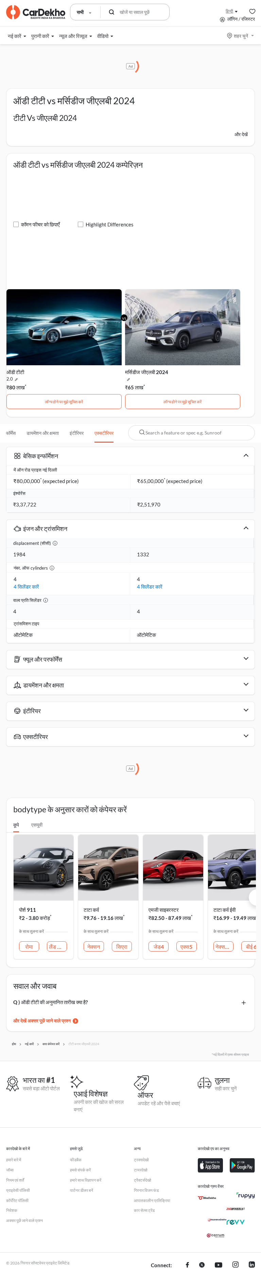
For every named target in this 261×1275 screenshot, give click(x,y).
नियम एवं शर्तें (15, 1180)
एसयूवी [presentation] (36, 825)
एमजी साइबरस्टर (164, 910)
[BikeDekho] (207, 1197)
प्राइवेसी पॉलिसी (18, 1190)
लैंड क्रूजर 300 (58, 946)
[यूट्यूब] (218, 1265)
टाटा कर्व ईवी (224, 910)
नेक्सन (93, 946)
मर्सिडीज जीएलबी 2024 (146, 372)
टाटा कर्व (91, 910)
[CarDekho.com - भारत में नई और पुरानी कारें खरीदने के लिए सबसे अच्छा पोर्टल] (35, 12)
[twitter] (202, 1265)
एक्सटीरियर (104, 433)
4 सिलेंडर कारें (26, 587)
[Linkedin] (252, 1265)
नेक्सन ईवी (224, 946)
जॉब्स (10, 1169)
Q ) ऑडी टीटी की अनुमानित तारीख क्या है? (50, 1002)
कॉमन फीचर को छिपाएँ (40, 224)
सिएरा (121, 946)
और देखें (241, 134)
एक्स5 (186, 946)
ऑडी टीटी (15, 372)
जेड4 (159, 946)
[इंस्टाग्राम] (235, 1265)
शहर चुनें (241, 36)
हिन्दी (229, 11)
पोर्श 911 (27, 910)
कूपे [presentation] (16, 825)
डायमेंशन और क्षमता (43, 433)
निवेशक (11, 1210)
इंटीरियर (77, 433)
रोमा (29, 946)
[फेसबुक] (187, 1265)
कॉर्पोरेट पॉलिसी (17, 1200)
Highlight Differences (110, 224)
